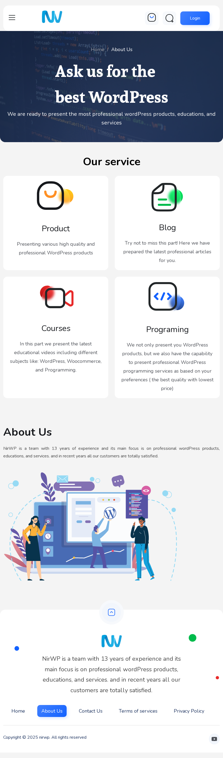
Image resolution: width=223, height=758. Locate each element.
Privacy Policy (189, 711)
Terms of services (138, 711)
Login (195, 18)
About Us (52, 711)
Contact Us (91, 711)
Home (97, 49)
